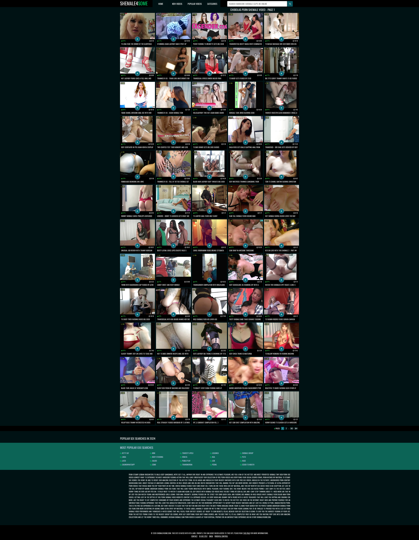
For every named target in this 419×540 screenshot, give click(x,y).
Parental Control (221, 536)
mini (153, 453)
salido (154, 460)
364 (296, 428)
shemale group (247, 453)
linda (124, 457)
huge (244, 460)
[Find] (290, 4)
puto (244, 457)
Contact (194, 536)
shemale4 (134, 3)
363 (291, 428)
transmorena (187, 464)
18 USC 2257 (203, 536)
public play (186, 460)
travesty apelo (187, 453)
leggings (215, 453)
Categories (212, 3)
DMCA (211, 536)
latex (124, 460)
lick (213, 460)
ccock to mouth (248, 464)
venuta (184, 457)
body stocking (157, 457)
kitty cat (125, 453)
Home (160, 3)
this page (246, 533)
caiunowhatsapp (128, 464)
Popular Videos (195, 3)
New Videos (177, 3)
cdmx (154, 464)
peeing (214, 464)
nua (213, 457)
